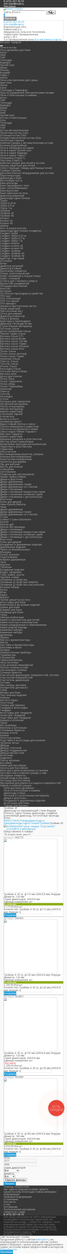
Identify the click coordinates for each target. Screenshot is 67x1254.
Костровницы (8, 725)
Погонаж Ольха (9, 328)
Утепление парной (11, 414)
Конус (3, 263)
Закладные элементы (13, 775)
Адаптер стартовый (12, 258)
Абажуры (5, 552)
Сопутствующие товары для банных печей (26, 168)
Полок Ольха (8, 351)
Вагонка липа (8, 373)
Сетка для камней (11, 313)
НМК (3, 55)
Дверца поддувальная (13, 750)
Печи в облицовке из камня (17, 148)
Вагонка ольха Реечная (14, 346)
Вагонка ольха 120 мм (13, 341)
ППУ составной (9, 301)
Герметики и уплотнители (16, 446)
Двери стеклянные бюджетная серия (22, 491)
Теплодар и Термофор (14, 90)
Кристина (5, 82)
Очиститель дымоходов (14, 680)
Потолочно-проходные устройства (21, 293)
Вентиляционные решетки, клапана (21, 454)
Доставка (37, 1191)
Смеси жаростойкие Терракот (18, 431)
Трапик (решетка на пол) (15, 599)
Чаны (3, 506)
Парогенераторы (10, 175)
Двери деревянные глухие (15, 484)
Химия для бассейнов (13, 765)
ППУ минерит (8, 303)
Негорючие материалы (14, 404)
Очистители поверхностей (16, 677)
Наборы (5, 697)
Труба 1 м (6, 208)
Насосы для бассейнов (14, 768)
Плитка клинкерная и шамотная (19, 426)
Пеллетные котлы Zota (14, 132)
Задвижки (6, 758)
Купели (4, 522)
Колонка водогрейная (13, 145)
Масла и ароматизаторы (15, 640)
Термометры (8, 655)
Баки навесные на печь (14, 193)
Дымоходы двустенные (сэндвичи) (20, 230)
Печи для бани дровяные (19, 788)
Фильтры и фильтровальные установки (24, 770)
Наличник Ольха (10, 358)
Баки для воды (9, 183)
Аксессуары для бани (13, 602)
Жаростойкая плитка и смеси (17, 424)
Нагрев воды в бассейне (15, 778)
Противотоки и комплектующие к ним (23, 773)
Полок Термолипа (11, 381)
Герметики (6, 449)
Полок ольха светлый (13, 353)
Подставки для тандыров (15, 717)
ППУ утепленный (10, 298)
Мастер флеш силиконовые (17, 441)
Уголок (4, 399)
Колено (4, 218)
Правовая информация (18, 1196)
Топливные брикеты (12, 730)
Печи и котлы (8, 47)
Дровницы (6, 635)
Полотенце (7, 702)
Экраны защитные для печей (17, 165)
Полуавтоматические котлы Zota (20, 137)
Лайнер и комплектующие (15, 785)
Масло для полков (11, 466)
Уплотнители (8, 451)
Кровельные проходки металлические (23, 444)
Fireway (4, 70)
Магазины (10, 6)
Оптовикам (10, 1206)
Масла (4, 642)
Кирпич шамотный (11, 411)
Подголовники (9, 557)
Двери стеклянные (11, 489)
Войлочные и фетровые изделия (20, 604)
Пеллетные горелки (12, 140)
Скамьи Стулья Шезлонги (15, 519)
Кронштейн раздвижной (14, 283)
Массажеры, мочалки (13, 685)
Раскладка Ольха (10, 368)
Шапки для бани (10, 607)
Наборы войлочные (12, 617)
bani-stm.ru (42, 1239)
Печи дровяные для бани (15, 50)
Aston (3, 52)
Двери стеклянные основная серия (21, 494)
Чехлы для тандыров (12, 715)
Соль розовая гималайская (16, 665)
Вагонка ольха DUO (12, 348)
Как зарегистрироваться (19, 1189)
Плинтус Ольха (9, 361)
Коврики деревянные (13, 559)
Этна (3, 110)
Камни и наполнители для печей (19, 619)
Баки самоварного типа (14, 185)
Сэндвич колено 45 (11, 245)
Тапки (3, 614)
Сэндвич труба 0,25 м (13, 235)
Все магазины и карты (47, 39)
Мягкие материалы (11, 409)
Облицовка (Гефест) (12, 158)
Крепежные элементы (13, 271)
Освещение (7, 469)
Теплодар (6, 60)
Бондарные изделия (12, 569)
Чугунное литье (9, 742)
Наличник (6, 389)
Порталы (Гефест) (11, 160)
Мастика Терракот (11, 434)
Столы (4, 517)
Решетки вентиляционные (16, 459)
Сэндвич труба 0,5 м (12, 238)
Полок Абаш (7, 383)
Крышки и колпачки (12, 720)
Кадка (3, 594)
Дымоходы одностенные (15, 198)
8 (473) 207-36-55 (14, 21)
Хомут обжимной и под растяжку (20, 276)
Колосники (6, 755)
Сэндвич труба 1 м (11, 240)
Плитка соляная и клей (14, 667)
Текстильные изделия (13, 695)
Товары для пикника (12, 705)
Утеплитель (7, 416)
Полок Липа (7, 378)
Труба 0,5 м (7, 205)
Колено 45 (6, 220)
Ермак (3, 67)
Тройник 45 (7, 213)
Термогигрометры (11, 660)
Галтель (5, 394)
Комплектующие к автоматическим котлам (26, 143)
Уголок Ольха (8, 366)
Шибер (4, 225)
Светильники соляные (13, 670)
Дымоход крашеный (12, 195)
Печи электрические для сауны (19, 80)
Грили (3, 722)
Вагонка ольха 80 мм (13, 338)
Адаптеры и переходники (15, 321)
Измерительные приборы (15, 652)
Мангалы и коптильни (13, 727)
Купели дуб (7, 524)
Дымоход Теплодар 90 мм (16, 323)
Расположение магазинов (19, 1209)
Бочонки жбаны (9, 587)
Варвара (5, 62)
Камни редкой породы (13, 627)
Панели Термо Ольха (13, 333)
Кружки (4, 597)
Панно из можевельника (15, 549)
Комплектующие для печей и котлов (22, 163)
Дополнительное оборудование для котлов (27, 173)
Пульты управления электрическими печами (27, 92)
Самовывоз (49, 1191)
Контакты (10, 18)
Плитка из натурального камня (19, 429)
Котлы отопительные (13, 117)
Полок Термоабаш (11, 386)
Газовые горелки (10, 170)
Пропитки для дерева (13, 461)
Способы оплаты (20, 1191)
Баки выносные (9, 190)
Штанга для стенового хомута (18, 281)
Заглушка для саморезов (15, 401)
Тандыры (5, 710)
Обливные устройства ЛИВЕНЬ (19, 582)
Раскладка (6, 396)
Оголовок (6, 260)
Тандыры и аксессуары (14, 707)
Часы (3, 562)
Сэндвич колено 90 (11, 248)
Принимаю (6, 1252)
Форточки (6, 499)
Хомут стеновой (10, 278)
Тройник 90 (7, 215)
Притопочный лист (11, 311)
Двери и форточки (11, 479)
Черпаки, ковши (9, 577)
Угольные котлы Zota (13, 135)
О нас (7, 1204)
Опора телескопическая (14, 273)
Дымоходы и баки (11, 178)
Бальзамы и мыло (11, 647)
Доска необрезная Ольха (15, 331)
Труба (3, 200)
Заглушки (5, 291)
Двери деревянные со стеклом (18, 486)
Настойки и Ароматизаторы (17, 645)
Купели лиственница (12, 527)
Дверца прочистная (12, 752)
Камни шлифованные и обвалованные (23, 624)
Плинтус (5, 391)
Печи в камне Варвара (13, 153)
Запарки (5, 650)
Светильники (8, 471)
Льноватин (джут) (11, 421)
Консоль (5, 288)
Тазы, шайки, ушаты (12, 574)
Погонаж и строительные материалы (26, 795)
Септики (5, 682)
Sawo (3, 87)
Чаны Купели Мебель (13, 504)
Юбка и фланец (9, 318)
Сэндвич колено (9, 243)
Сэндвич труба (9, 233)
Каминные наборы (11, 629)
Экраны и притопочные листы (18, 306)
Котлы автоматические (14, 130)
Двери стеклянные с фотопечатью (21, 496)
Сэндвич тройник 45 (12, 253)
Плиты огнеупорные (12, 406)
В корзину (10, 915)
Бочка (3, 589)
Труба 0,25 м (8, 203)
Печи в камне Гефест (13, 155)
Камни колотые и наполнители (19, 622)
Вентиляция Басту (11, 180)
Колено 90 (6, 223)
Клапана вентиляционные (15, 456)
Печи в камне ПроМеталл (15, 150)
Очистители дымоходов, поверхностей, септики (29, 675)
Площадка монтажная (13, 286)
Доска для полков (11, 376)
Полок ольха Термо (12, 356)
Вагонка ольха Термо (13, 343)
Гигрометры (7, 657)
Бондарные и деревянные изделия (21, 544)
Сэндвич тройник (10, 250)
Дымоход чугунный (11, 266)
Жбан (3, 592)
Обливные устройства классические (22, 584)
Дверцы (4, 745)
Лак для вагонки (10, 464)
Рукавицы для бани (11, 612)
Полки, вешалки (9, 554)
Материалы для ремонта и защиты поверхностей (30, 783)
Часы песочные (9, 662)
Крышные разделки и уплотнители (21, 439)
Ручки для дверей (10, 501)
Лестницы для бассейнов (15, 780)
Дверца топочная (10, 747)
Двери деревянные (11, 481)
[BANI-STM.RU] (13, 8)
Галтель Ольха (9, 363)
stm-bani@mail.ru (14, 3)
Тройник (5, 210)
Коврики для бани (11, 609)
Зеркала (5, 564)
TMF (2, 57)
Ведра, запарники (10, 572)
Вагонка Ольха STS (11, 336)
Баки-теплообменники (13, 188)
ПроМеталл (7, 65)
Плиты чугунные (10, 760)
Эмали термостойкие (13, 476)
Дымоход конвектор (12, 316)
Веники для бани (10, 692)
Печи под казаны (10, 737)
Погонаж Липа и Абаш (13, 371)
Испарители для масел (14, 687)
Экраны (4, 637)
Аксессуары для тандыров (16, 712)
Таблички (6, 567)
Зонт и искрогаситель (13, 228)
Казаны (4, 735)
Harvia (3, 77)
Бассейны (6, 763)
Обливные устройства (13, 579)
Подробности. (8, 1249)
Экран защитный (10, 308)
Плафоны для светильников (17, 474)
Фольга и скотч (9, 419)
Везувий (5, 72)
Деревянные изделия (13, 547)
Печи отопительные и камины (18, 95)
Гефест (4, 75)
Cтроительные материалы (16, 326)
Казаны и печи (9, 732)
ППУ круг (5, 296)
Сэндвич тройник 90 (12, 255)
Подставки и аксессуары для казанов (22, 740)
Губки (3, 690)
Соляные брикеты (11, 672)
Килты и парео (9, 700)
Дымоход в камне (10, 268)
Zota (3, 120)
